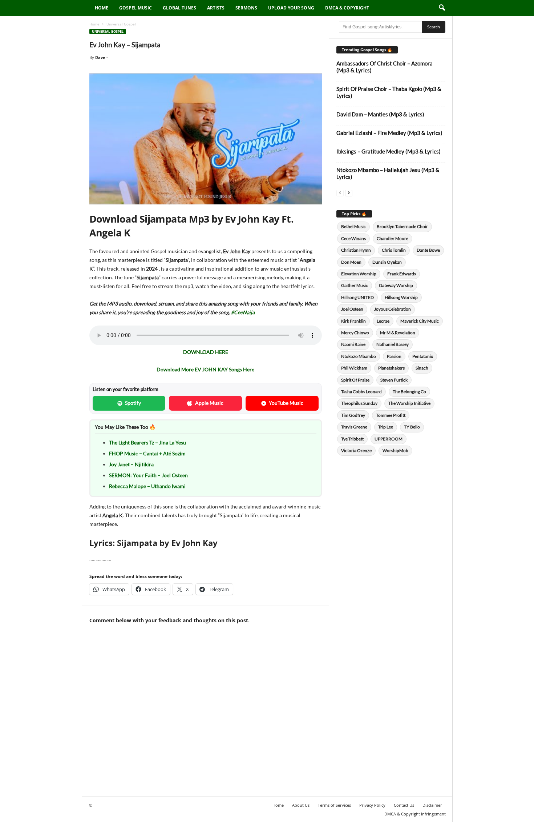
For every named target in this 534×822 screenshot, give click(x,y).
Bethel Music (353, 226)
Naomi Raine (353, 344)
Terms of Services (334, 805)
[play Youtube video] (205, 138)
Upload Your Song (291, 8)
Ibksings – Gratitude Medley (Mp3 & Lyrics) (388, 151)
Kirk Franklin (353, 321)
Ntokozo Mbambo (358, 356)
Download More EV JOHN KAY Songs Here (205, 369)
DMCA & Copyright (347, 8)
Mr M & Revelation (397, 332)
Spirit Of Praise (355, 380)
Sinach (422, 368)
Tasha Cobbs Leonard (361, 391)
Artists (215, 8)
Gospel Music (135, 8)
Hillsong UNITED (357, 297)
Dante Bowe (428, 250)
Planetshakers (391, 368)
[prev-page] (340, 192)
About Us (301, 805)
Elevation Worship (358, 273)
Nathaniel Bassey (392, 344)
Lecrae (383, 321)
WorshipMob (395, 450)
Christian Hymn (356, 250)
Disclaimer (432, 805)
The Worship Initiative (409, 403)
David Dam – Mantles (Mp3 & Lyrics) (380, 114)
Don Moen (351, 262)
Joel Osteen (352, 309)
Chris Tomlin (394, 250)
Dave (100, 57)
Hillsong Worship (401, 297)
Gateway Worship (396, 285)
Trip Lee (385, 427)
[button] (442, 8)
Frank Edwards (401, 273)
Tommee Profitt (390, 415)
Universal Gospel (108, 31)
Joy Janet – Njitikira (131, 464)
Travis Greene (354, 427)
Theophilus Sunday (359, 403)
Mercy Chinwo (355, 332)
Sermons (246, 8)
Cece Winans (353, 238)
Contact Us (404, 805)
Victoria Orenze (356, 450)
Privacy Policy (372, 805)
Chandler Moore (392, 238)
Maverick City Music (419, 321)
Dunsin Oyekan (387, 262)
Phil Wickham (354, 368)
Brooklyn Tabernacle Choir (402, 226)
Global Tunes (179, 8)
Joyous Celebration (392, 309)
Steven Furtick (394, 380)
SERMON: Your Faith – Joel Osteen (148, 475)
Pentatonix (422, 356)
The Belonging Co (409, 391)
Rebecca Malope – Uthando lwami (147, 486)
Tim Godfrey (353, 415)
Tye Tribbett (352, 439)
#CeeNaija (243, 312)
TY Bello (412, 427)
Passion (394, 356)
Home (101, 8)
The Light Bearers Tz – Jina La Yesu (147, 442)
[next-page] (348, 192)
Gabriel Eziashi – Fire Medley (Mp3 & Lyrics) (389, 132)
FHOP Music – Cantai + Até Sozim (147, 453)
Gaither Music (354, 285)
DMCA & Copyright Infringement (415, 814)
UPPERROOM (388, 439)
